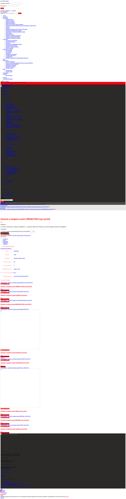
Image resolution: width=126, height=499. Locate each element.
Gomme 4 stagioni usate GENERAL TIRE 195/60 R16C (16, 286)
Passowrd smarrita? (5, 10)
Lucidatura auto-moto (10, 55)
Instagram (3, 476)
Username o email (5, 3)
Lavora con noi (9, 75)
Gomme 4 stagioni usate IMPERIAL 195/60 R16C (15, 420)
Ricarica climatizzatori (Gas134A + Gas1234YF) (16, 29)
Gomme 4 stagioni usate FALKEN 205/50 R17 (14, 352)
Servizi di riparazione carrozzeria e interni (12, 483)
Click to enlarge (4, 215)
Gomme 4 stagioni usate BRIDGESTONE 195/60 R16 (16, 304)
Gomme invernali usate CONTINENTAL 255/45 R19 (42, 209)
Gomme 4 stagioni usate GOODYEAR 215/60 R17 (15, 363)
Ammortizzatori (9, 19)
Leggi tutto (3, 366)
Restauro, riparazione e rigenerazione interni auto (17, 58)
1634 (15, 254)
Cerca (20, 13)
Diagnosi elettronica (10, 23)
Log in (2, 8)
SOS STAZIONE (10, 61)
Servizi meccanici (7, 481)
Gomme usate (9, 71)
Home (4, 15)
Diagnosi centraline (10, 22)
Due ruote (8, 43)
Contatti (5, 74)
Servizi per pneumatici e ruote (10, 484)
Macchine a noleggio (10, 66)
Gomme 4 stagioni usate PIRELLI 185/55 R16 (14, 411)
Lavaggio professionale (11, 54)
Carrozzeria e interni (7, 49)
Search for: (3, 13)
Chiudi (7, 1)
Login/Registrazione (8, 79)
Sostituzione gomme (11, 40)
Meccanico (5, 18)
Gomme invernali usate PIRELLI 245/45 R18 (37, 206)
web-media (3, 488)
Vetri (4, 59)
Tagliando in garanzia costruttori (13, 38)
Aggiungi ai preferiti (5, 234)
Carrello (5, 88)
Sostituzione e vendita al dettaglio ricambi (15, 31)
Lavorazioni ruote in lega (11, 45)
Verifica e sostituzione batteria (13, 36)
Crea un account (12, 12)
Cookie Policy (65, 496)
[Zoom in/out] (5, 494)
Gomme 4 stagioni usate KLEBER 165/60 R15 (14, 295)
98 (14, 262)
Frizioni (7, 27)
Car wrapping (9, 51)
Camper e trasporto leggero (12, 46)
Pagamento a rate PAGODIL (12, 64)
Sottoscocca (9, 33)
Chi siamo (5, 17)
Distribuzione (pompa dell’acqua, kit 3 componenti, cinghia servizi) (21, 25)
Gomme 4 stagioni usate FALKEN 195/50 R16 (14, 429)
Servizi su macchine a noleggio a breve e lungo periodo (19, 63)
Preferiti (5, 77)
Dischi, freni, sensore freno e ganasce (14, 24)
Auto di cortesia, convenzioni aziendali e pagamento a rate (16, 485)
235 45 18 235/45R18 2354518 (21, 276)
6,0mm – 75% (17, 269)
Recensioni (5, 73)
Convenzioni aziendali (11, 65)
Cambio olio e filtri (10, 20)
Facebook (3, 475)
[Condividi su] (2, 494)
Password (3, 5)
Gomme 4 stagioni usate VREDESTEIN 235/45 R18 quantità (15, 231)
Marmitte (8, 28)
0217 (15, 272)
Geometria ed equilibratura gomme (14, 44)
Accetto (2, 497)
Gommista (5, 39)
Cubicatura (8, 53)
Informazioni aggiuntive (8, 246)
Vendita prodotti (9, 68)
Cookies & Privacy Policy (6, 469)
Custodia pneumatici (10, 41)
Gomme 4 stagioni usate (16, 204)
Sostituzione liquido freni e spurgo (14, 30)
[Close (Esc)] (1, 494)
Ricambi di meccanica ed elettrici (13, 35)
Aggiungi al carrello (4, 232)
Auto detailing (9, 50)
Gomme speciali (9, 48)
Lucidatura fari (9, 56)
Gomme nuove (9, 70)
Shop (4, 69)
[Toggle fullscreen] (3, 494)
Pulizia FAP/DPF (10, 34)
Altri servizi (5, 60)
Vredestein (16, 251)
